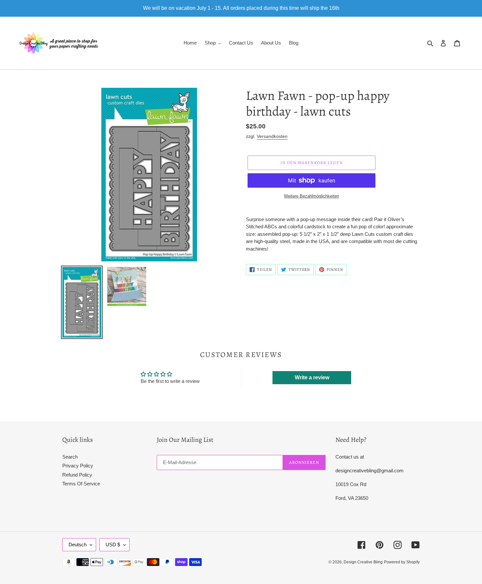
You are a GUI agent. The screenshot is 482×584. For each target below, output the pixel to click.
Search (70, 457)
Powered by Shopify (402, 562)
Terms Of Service (81, 483)
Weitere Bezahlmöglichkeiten (311, 196)
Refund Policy (77, 475)
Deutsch (78, 544)
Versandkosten (272, 136)
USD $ (113, 544)
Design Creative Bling (363, 562)
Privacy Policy (77, 465)
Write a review (312, 377)
